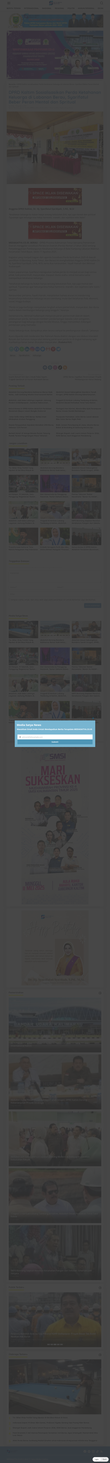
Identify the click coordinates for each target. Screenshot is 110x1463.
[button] (101, 1459)
